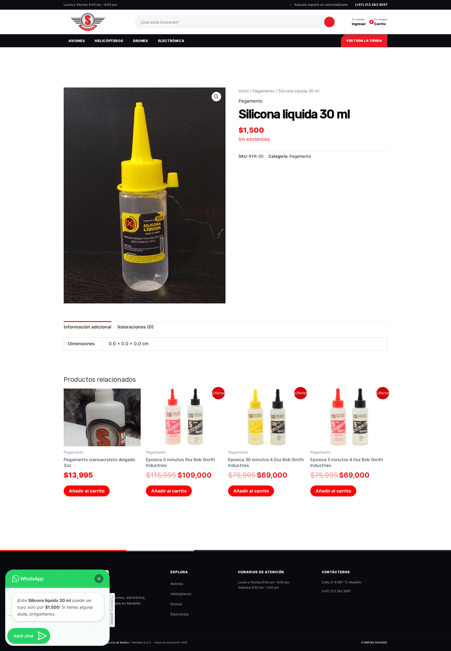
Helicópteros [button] (109, 41)
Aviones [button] (76, 41)
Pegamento (263, 91)
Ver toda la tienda (364, 41)
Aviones (176, 584)
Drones (176, 604)
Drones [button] (140, 41)
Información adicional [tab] (87, 327)
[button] (216, 96)
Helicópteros (180, 594)
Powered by (112, 610)
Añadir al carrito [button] (86, 491)
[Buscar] (329, 22)
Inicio (244, 91)
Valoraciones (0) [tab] (135, 327)
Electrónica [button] (171, 41)
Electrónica (179, 614)
